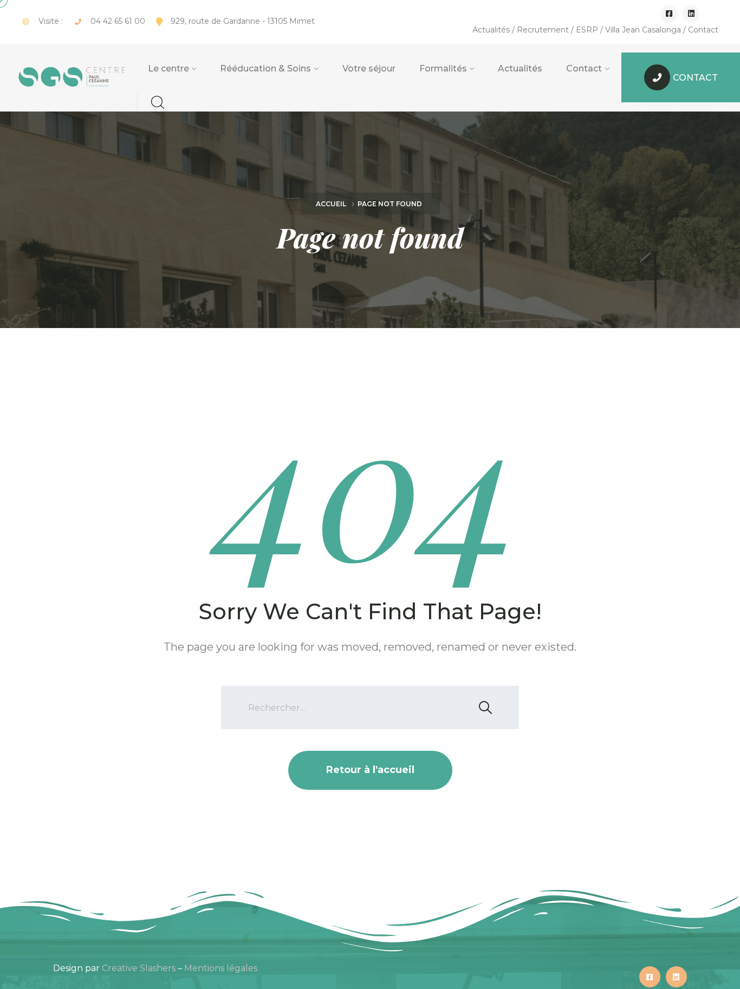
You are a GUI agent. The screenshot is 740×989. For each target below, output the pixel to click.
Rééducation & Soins (265, 68)
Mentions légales (220, 968)
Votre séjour (368, 68)
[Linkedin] (691, 13)
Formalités (443, 68)
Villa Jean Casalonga (643, 30)
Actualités (491, 30)
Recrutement (543, 30)
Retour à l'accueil (370, 770)
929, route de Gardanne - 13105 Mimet (243, 21)
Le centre (168, 68)
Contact (703, 30)
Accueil (331, 204)
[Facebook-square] (668, 13)
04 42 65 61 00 (117, 21)
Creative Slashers (139, 968)
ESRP (587, 30)
